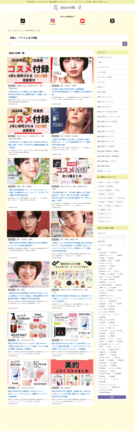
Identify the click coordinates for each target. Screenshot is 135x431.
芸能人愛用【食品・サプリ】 (106, 161)
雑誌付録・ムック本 (103, 171)
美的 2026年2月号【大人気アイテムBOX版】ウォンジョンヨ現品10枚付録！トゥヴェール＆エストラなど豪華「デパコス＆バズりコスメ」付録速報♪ (71, 346)
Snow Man (75, 136)
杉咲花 (66, 239)
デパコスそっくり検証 (104, 77)
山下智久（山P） (13, 88)
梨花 (118, 190)
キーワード (102, 233)
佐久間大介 (67, 136)
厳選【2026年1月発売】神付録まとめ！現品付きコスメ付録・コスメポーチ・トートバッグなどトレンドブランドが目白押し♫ (72, 298)
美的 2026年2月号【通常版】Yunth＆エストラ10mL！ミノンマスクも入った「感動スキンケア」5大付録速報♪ (27, 393)
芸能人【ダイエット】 (104, 97)
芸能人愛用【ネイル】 (104, 126)
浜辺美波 (29, 186)
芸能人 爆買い (101, 92)
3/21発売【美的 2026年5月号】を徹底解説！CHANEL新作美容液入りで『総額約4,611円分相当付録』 (72, 91)
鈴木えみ (111, 194)
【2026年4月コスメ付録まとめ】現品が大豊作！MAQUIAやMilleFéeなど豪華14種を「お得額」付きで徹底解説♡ (27, 94)
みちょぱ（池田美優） (106, 190)
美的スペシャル (74, 239)
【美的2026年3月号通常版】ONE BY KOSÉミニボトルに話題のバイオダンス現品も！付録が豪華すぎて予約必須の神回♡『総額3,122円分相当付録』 (28, 295)
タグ (99, 249)
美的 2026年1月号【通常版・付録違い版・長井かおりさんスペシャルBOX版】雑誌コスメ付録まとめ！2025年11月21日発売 (71, 393)
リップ (54, 292)
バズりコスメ (101, 82)
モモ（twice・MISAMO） (107, 198)
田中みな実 (121, 198)
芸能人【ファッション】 (105, 101)
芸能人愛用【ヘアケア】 (105, 136)
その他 (99, 62)
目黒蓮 (30, 239)
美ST (74, 186)
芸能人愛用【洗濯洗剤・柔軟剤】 (108, 151)
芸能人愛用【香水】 (103, 166)
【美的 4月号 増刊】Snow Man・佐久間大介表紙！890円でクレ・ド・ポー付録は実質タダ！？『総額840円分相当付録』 (71, 142)
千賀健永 (102, 202)
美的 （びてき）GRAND (15, 138)
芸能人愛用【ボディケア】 (106, 141)
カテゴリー (102, 241)
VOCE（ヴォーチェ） (22, 136)
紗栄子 (101, 182)
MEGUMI (120, 202)
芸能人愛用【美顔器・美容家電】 (108, 156)
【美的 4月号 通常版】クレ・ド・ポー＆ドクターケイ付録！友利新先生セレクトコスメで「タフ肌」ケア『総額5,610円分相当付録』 (28, 192)
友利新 (18, 186)
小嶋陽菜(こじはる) (21, 85)
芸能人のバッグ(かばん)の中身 (107, 111)
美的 (41, 85)
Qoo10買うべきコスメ (104, 57)
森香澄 (111, 202)
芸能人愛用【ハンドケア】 (106, 131)
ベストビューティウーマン (27, 340)
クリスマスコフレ (103, 67)
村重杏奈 (102, 194)
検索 (112, 397)
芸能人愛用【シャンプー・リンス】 (109, 116)
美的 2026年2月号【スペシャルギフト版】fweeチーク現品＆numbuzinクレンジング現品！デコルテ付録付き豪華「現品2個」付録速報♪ (28, 346)
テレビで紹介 (101, 72)
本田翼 (101, 186)
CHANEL (67, 85)
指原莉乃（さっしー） (106, 213)
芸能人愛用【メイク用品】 (106, 146)
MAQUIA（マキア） (33, 85)
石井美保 (110, 186)
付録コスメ (11, 85)
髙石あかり (67, 387)
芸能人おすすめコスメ (104, 106)
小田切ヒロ (118, 205)
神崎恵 (117, 182)
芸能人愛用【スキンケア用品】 (107, 121)
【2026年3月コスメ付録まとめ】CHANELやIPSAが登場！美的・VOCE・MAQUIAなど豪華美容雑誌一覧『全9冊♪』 (28, 144)
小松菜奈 (74, 85)
